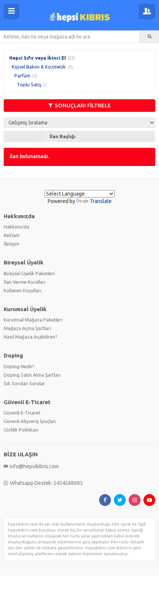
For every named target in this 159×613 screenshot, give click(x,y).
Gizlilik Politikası (21, 429)
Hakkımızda (16, 226)
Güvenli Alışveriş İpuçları (30, 421)
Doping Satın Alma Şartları (32, 374)
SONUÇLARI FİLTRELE (83, 105)
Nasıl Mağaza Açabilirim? (30, 336)
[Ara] (149, 36)
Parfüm (22, 75)
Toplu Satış (29, 84)
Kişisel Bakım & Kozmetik (39, 66)
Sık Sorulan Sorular (24, 383)
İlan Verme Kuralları (24, 281)
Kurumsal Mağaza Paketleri (33, 319)
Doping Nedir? (19, 366)
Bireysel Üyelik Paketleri (29, 273)
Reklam (12, 235)
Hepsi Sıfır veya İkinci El (37, 57)
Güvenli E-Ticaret (22, 412)
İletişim (11, 243)
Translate (101, 201)
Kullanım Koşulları (22, 290)
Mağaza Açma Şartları (27, 328)
